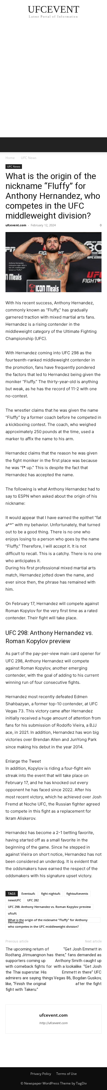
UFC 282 (33, 900)
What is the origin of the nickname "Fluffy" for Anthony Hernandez (48, 920)
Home (10, 157)
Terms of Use (66, 1073)
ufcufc (12, 913)
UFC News (28, 157)
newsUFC (14, 900)
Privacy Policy (40, 1073)
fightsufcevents (77, 893)
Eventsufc (28, 893)
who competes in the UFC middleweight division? (43, 926)
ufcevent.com (15, 225)
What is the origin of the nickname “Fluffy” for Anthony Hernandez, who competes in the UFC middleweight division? (52, 196)
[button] (9, 144)
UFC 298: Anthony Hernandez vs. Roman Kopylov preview (49, 907)
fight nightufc (50, 893)
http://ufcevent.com (54, 1023)
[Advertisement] (53, 81)
